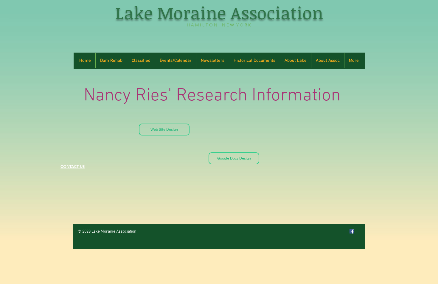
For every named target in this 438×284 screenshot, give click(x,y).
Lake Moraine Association (219, 12)
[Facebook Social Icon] (352, 231)
